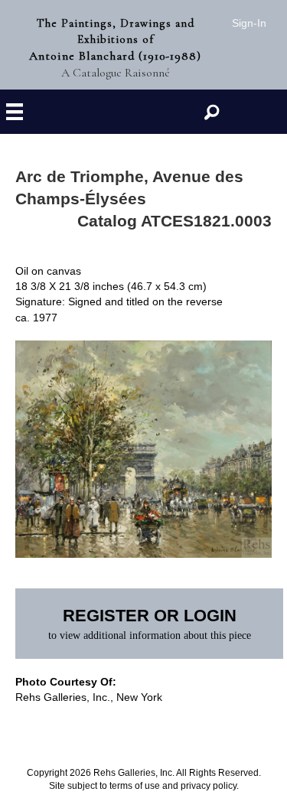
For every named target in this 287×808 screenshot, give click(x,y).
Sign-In (249, 23)
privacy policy (208, 785)
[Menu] (14, 112)
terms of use (134, 785)
